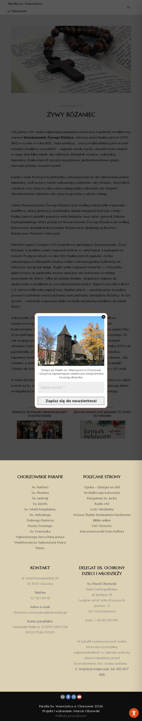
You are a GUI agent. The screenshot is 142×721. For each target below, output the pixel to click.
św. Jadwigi (40, 498)
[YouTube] (79, 696)
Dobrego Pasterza (40, 520)
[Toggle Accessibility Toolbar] (134, 713)
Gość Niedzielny (102, 509)
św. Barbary (40, 487)
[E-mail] (62, 696)
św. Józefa (40, 504)
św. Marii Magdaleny (40, 509)
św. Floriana (40, 492)
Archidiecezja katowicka (102, 492)
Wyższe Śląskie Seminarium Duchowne (102, 515)
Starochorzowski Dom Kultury (102, 531)
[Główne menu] (128, 7)
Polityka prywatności (71, 716)
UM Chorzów (102, 526)
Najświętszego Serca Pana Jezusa (40, 537)
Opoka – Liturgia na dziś (102, 487)
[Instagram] (73, 696)
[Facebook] (68, 696)
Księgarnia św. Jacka (102, 498)
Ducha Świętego (40, 526)
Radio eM (102, 504)
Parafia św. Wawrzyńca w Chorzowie (25, 7)
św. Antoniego (40, 515)
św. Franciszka (40, 531)
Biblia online (102, 520)
